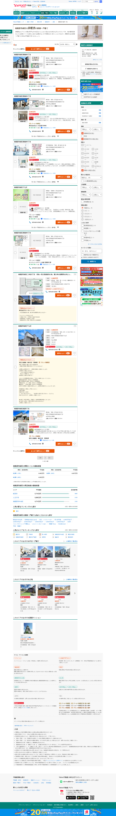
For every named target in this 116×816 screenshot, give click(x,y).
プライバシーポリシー (24, 805)
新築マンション (25, 13)
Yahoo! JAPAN (72, 1)
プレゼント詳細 (25, 707)
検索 (101, 1)
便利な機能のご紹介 (81, 782)
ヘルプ (79, 1)
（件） (17, 473)
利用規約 (49, 805)
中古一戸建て (54, 13)
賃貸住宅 (16, 13)
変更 (100, 110)
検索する (93, 261)
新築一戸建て (45, 13)
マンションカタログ (19, 790)
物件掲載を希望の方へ (60, 805)
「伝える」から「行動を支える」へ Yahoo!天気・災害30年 (29, 1)
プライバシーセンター (39, 805)
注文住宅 (62, 13)
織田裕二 (97, 1)
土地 (67, 13)
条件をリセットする (97, 59)
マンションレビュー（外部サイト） (54, 760)
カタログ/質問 (81, 13)
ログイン (34, 7)
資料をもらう (64, 90)
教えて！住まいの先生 (33, 790)
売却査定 (72, 13)
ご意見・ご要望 (79, 805)
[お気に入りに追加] (74, 90)
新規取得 (44, 5)
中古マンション (35, 13)
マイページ (93, 74)
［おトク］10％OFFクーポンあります (49, 7)
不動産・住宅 (17, 780)
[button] (15, 548)
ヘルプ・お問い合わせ (91, 805)
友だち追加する (68, 781)
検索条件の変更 (86, 103)
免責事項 (70, 805)
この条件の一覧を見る (71, 541)
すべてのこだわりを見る (95, 244)
